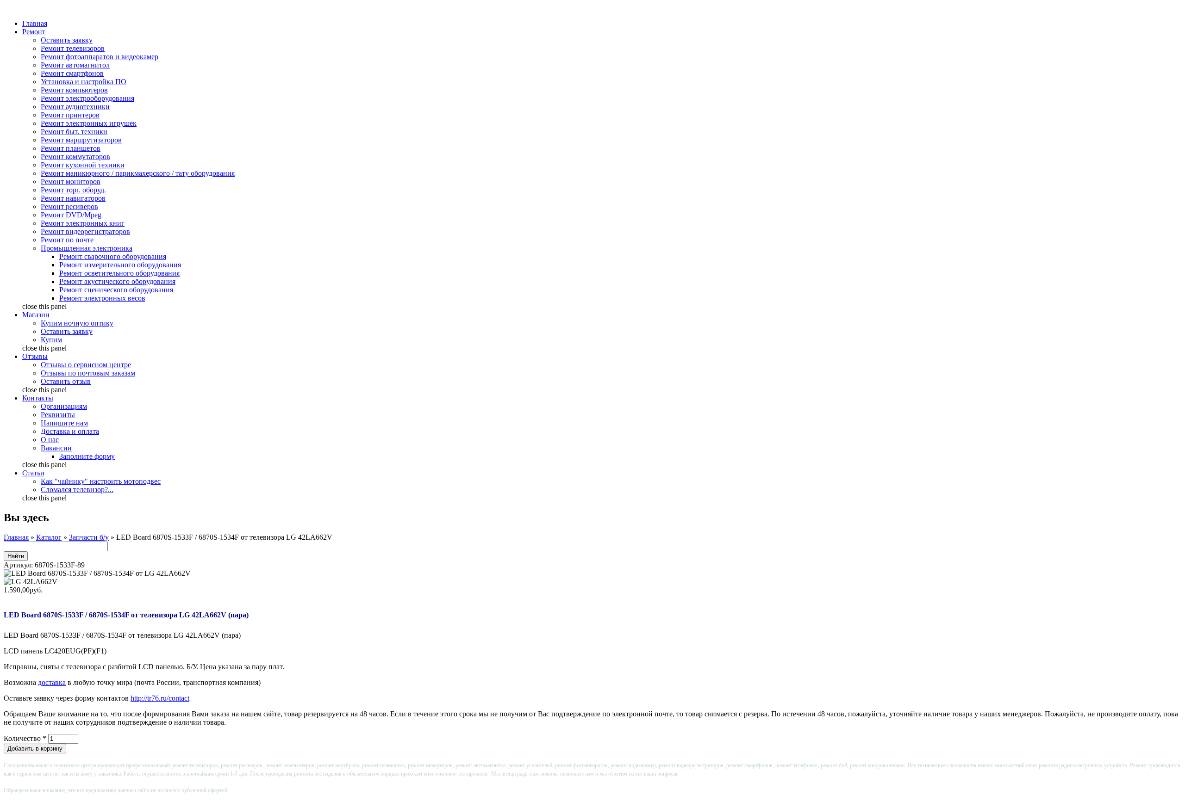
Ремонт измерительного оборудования (120, 265)
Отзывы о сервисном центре (86, 365)
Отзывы (35, 356)
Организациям (64, 406)
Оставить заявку (67, 40)
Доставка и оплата (70, 431)
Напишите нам (64, 423)
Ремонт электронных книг (83, 223)
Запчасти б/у (89, 537)
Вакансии (56, 448)
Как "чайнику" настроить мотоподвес (101, 481)
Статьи (33, 473)
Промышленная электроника (86, 248)
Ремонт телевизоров (73, 48)
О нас (50, 440)
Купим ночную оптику (77, 323)
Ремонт (33, 32)
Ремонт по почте (67, 240)
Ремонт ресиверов (69, 206)
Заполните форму (87, 456)
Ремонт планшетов (70, 148)
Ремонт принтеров (70, 115)
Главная (34, 23)
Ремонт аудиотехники (75, 107)
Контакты (37, 398)
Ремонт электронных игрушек (89, 123)
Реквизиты (58, 415)
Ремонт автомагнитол (75, 65)
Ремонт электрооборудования (87, 98)
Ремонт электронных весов (102, 298)
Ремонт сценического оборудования (116, 290)
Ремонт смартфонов (72, 73)
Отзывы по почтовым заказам (88, 373)
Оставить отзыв (66, 381)
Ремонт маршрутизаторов (81, 140)
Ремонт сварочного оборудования (112, 256)
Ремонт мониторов (70, 181)
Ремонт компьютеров (74, 90)
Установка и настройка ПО (83, 82)
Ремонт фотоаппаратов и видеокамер (99, 57)
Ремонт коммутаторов (75, 156)
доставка (52, 682)
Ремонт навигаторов (73, 198)
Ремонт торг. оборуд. (73, 190)
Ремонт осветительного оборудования (119, 273)
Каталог (49, 537)
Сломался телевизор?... (77, 489)
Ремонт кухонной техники (83, 165)
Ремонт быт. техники (74, 132)
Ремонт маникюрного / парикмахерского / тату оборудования (138, 173)
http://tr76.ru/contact (160, 698)
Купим (51, 340)
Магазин (36, 315)
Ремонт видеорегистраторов (85, 231)
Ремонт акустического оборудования (117, 281)
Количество (25, 738)
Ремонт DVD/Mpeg (71, 215)
